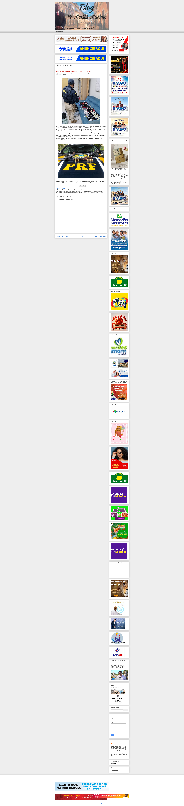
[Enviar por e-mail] (79, 186)
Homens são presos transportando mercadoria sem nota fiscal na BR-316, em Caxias (74, 71)
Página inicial (59, 31)
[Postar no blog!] (80, 186)
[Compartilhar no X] (82, 186)
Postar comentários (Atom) (82, 239)
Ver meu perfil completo (116, 757)
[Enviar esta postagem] (77, 185)
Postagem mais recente (62, 236)
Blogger (100, 803)
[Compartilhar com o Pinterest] (85, 186)
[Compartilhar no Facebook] (83, 186)
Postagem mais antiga (100, 236)
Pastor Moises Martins (117, 743)
